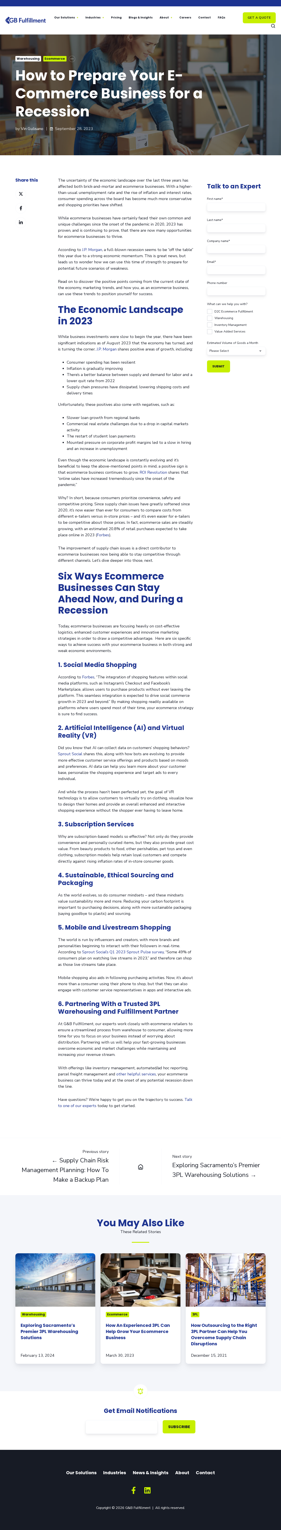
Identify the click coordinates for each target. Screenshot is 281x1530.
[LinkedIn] (147, 1490)
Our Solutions (64, 17)
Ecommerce (55, 58)
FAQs (221, 17)
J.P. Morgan (92, 249)
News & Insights (150, 1473)
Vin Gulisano (32, 128)
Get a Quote (259, 18)
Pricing (116, 17)
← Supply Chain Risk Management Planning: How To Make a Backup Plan (65, 1170)
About (164, 17)
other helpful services (136, 1074)
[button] (273, 26)
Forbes (103, 535)
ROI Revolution (153, 472)
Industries (93, 17)
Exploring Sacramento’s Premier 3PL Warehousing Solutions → (216, 1170)
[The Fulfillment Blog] (140, 1166)
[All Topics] (72, 59)
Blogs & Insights (141, 17)
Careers (185, 17)
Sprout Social (70, 754)
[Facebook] (133, 1490)
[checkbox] (236, 321)
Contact (204, 17)
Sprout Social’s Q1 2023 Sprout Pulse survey (123, 952)
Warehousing (28, 58)
